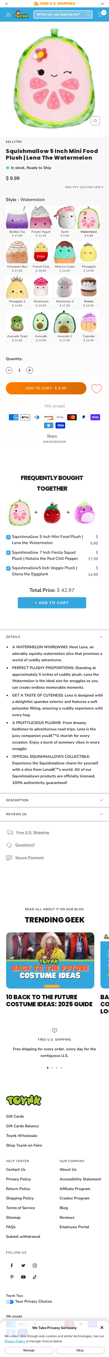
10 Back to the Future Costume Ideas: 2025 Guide (49, 1000)
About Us (68, 1169)
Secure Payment (29, 857)
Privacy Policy (18, 1179)
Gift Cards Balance (22, 1126)
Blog (64, 1207)
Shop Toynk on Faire (24, 1145)
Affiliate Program (75, 1188)
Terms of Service (20, 1207)
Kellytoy (14, 142)
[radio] (17, 222)
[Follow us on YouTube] (23, 1277)
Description (17, 800)
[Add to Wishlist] (97, 389)
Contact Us (15, 1169)
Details (13, 637)
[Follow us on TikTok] (34, 1277)
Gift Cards (15, 1116)
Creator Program (74, 1198)
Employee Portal (74, 1226)
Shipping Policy (20, 1198)
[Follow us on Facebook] (11, 1265)
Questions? (25, 844)
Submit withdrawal (23, 1236)
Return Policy (18, 1188)
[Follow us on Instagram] (34, 1265)
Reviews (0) (16, 814)
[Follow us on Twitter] (23, 1265)
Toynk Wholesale (21, 1135)
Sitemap (13, 1217)
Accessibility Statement (80, 1179)
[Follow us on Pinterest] (11, 1277)
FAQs (10, 1226)
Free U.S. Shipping (32, 832)
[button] (100, 14)
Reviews (67, 1217)
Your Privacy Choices (33, 1301)
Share (52, 436)
